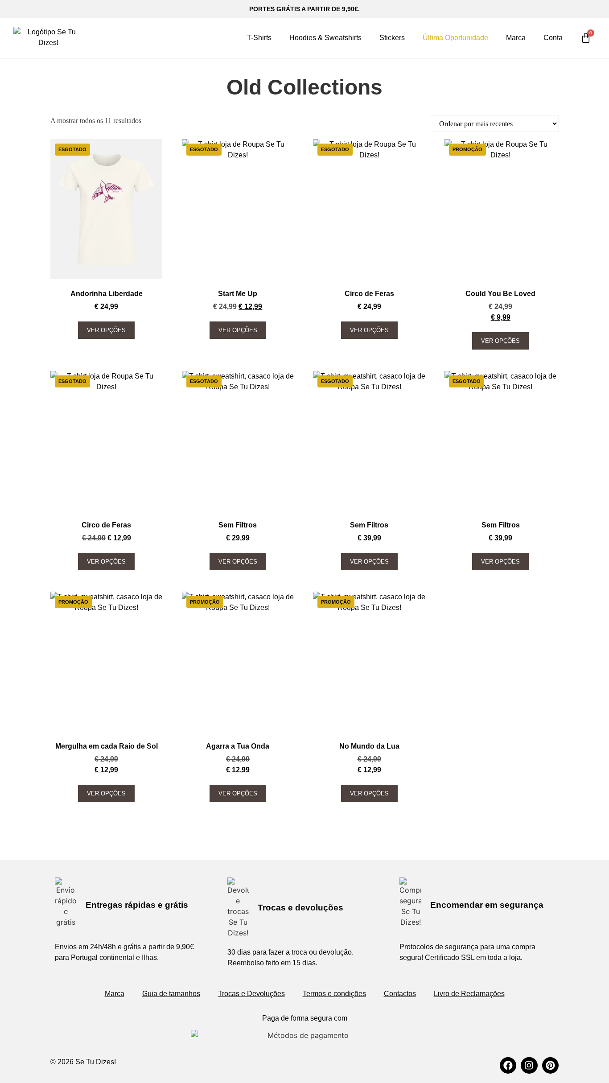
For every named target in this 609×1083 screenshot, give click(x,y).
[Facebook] (508, 1065)
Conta (553, 37)
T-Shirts (259, 37)
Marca (516, 37)
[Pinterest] (550, 1065)
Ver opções (106, 330)
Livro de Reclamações (469, 993)
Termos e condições (334, 993)
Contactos (400, 993)
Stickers (392, 37)
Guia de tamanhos (171, 993)
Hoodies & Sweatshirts (325, 37)
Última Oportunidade (455, 37)
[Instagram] (529, 1065)
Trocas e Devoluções (251, 993)
